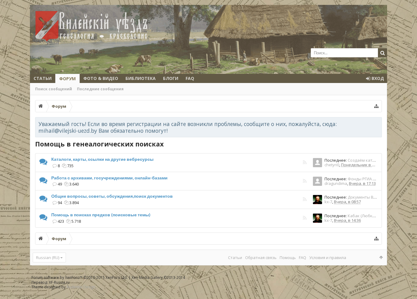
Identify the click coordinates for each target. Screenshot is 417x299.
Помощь (288, 257)
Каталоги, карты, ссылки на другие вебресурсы (102, 159)
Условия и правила (327, 257)
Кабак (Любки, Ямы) (367, 215)
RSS (304, 163)
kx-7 (328, 201)
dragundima (336, 183)
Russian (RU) (47, 257)
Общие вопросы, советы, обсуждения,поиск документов (112, 196)
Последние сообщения (100, 89)
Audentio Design (81, 287)
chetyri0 (332, 165)
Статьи (43, 78)
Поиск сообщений (53, 89)
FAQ (190, 78)
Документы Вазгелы (367, 197)
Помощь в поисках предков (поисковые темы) (100, 214)
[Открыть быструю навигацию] (376, 106)
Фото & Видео (100, 78)
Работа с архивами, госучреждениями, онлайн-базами (109, 177)
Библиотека (140, 78)
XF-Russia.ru (59, 282)
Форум (67, 78)
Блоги (170, 78)
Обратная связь (261, 257)
